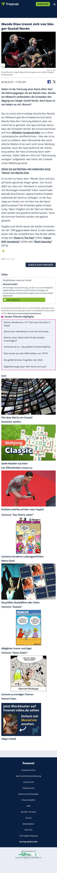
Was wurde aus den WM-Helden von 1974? (26, 353)
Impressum (28, 782)
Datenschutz (28, 788)
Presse (28, 818)
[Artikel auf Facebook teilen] (49, 81)
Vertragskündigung (28, 835)
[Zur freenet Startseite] (9, 3)
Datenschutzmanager (28, 794)
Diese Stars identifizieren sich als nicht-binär (26, 331)
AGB (28, 806)
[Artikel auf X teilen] (54, 81)
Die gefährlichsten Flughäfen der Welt (23, 359)
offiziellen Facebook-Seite (26, 132)
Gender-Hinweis (28, 812)
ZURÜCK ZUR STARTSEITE (40, 264)
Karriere (28, 830)
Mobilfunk (43, 4)
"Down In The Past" (24, 237)
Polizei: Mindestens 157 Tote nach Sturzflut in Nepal (27, 324)
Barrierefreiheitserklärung (28, 776)
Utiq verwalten (29, 800)
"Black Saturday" (43, 241)
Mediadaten (28, 824)
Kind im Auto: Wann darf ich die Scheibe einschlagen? (24, 339)
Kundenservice (28, 770)
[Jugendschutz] (28, 854)
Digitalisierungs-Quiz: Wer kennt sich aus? (25, 366)
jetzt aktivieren (13, 300)
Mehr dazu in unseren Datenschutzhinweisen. (24, 313)
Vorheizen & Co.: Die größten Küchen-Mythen (27, 346)
